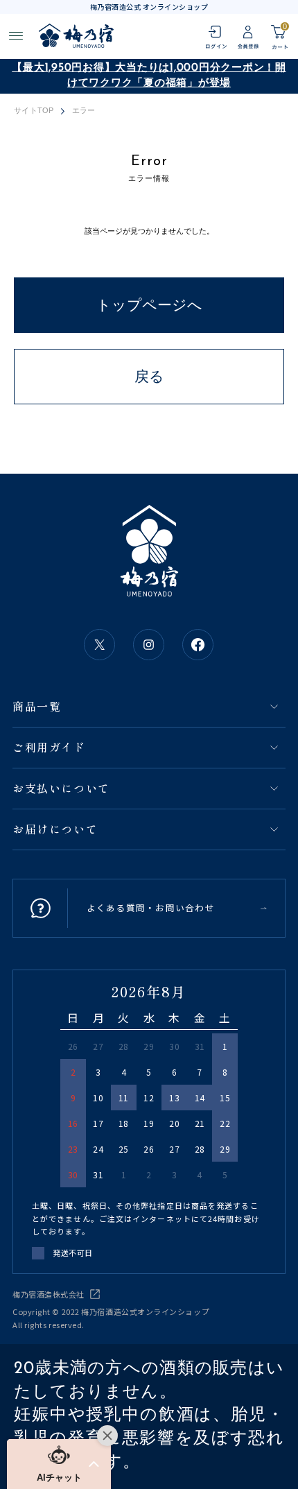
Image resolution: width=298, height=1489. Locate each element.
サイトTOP (33, 110)
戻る (149, 376)
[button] (59, 1464)
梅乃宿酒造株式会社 (48, 1294)
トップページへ (149, 305)
